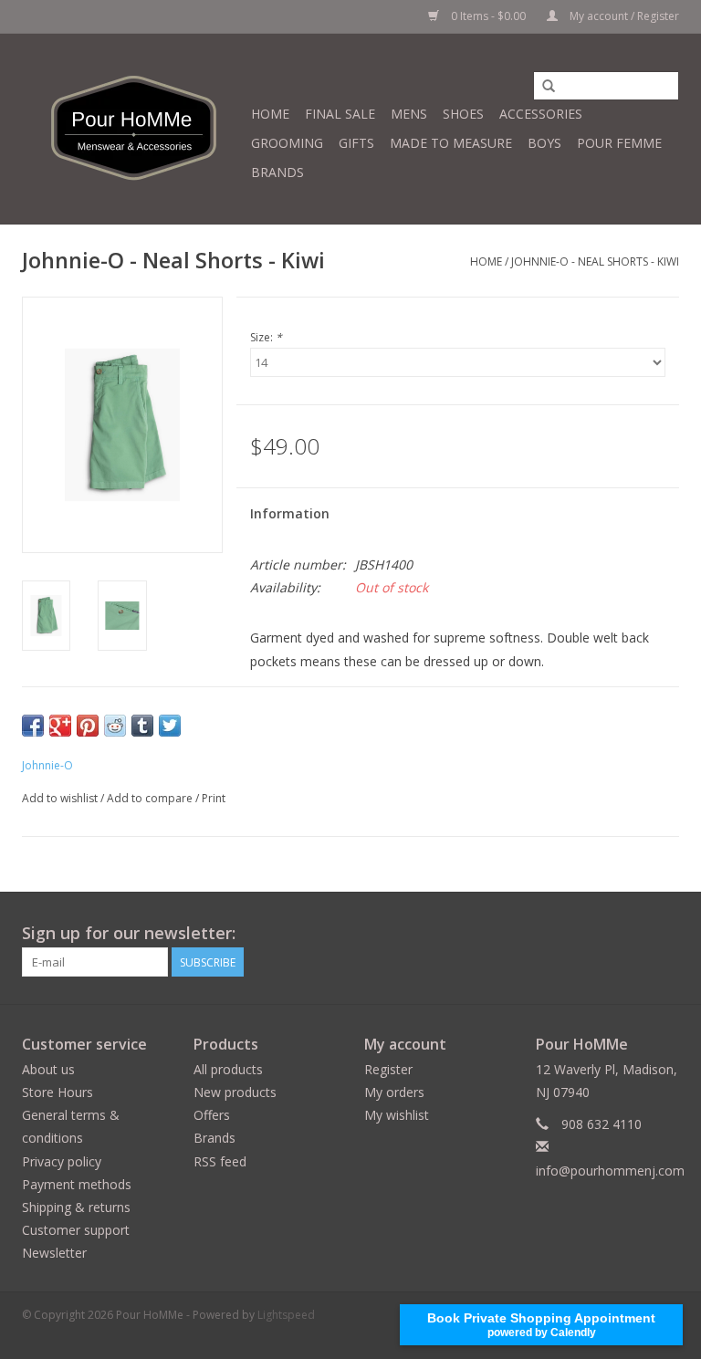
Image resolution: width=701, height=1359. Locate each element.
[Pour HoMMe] (134, 128)
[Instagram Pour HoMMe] (664, 933)
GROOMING (287, 143)
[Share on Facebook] (33, 726)
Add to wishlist (60, 798)
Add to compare (151, 798)
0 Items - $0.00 (488, 16)
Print (213, 798)
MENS (409, 113)
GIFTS (356, 143)
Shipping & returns (76, 1207)
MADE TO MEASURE (451, 143)
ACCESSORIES (540, 113)
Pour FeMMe (619, 143)
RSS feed (220, 1161)
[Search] (548, 86)
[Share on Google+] (60, 726)
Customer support (76, 1230)
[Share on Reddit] (115, 726)
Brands (277, 172)
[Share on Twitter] (170, 726)
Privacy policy (61, 1161)
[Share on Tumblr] (142, 726)
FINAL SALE (340, 113)
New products (235, 1092)
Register (388, 1069)
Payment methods (76, 1184)
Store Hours (57, 1092)
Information (290, 513)
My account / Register (623, 16)
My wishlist (396, 1115)
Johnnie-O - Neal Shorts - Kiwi (595, 261)
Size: (266, 337)
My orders (394, 1092)
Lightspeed (286, 1314)
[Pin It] (88, 726)
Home (270, 113)
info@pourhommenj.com (610, 1170)
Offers (212, 1115)
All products (228, 1069)
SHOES (463, 113)
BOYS (544, 143)
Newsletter (54, 1252)
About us (48, 1069)
